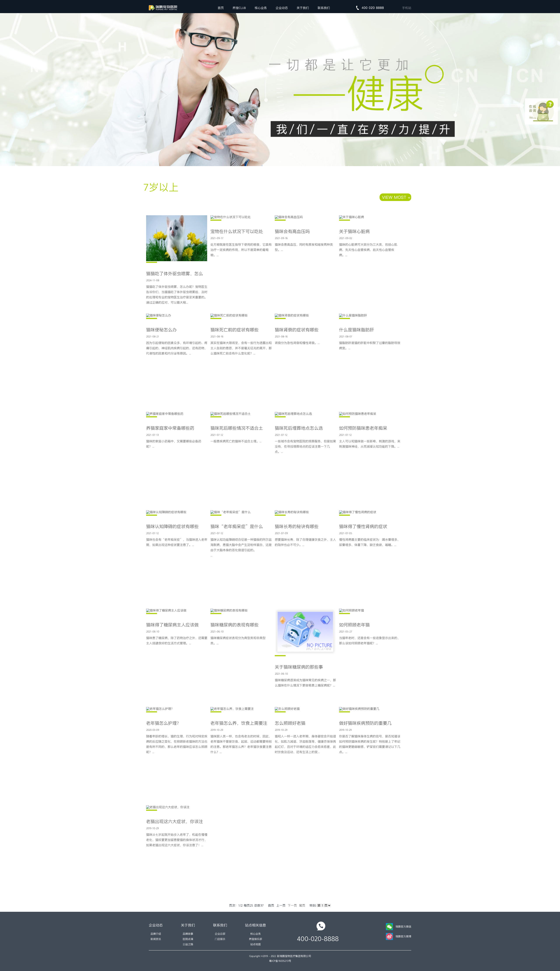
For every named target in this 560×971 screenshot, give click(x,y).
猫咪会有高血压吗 (292, 231)
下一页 (292, 905)
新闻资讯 (155, 939)
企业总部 (220, 934)
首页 (221, 7)
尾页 (302, 905)
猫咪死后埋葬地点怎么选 (299, 428)
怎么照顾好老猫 (290, 723)
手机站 (406, 7)
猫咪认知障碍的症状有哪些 (172, 526)
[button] (280, 162)
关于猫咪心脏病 (354, 231)
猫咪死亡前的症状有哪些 (234, 330)
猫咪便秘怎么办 (161, 330)
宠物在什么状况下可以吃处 (236, 231)
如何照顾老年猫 (354, 625)
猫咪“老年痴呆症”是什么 (236, 526)
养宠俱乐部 (255, 939)
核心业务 (261, 7)
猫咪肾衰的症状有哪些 (296, 330)
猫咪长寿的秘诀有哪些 (296, 526)
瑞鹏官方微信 (403, 926)
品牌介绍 (155, 934)
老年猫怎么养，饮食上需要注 (238, 723)
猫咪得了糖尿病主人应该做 (172, 625)
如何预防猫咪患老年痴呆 (363, 428)
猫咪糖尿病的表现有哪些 (234, 625)
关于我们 (303, 7)
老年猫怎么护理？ (163, 723)
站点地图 (255, 944)
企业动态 (282, 7)
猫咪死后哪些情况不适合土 (236, 428)
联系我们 (324, 7)
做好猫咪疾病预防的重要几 (365, 723)
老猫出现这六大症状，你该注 (174, 821)
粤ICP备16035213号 (280, 961)
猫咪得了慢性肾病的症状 (363, 526)
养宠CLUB (239, 7)
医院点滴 (188, 939)
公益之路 (188, 944)
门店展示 (220, 939)
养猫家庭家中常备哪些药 (170, 428)
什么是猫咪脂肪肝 (356, 330)
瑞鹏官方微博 (403, 936)
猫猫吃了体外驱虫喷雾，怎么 (174, 273)
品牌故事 (188, 934)
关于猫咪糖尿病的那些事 (299, 667)
